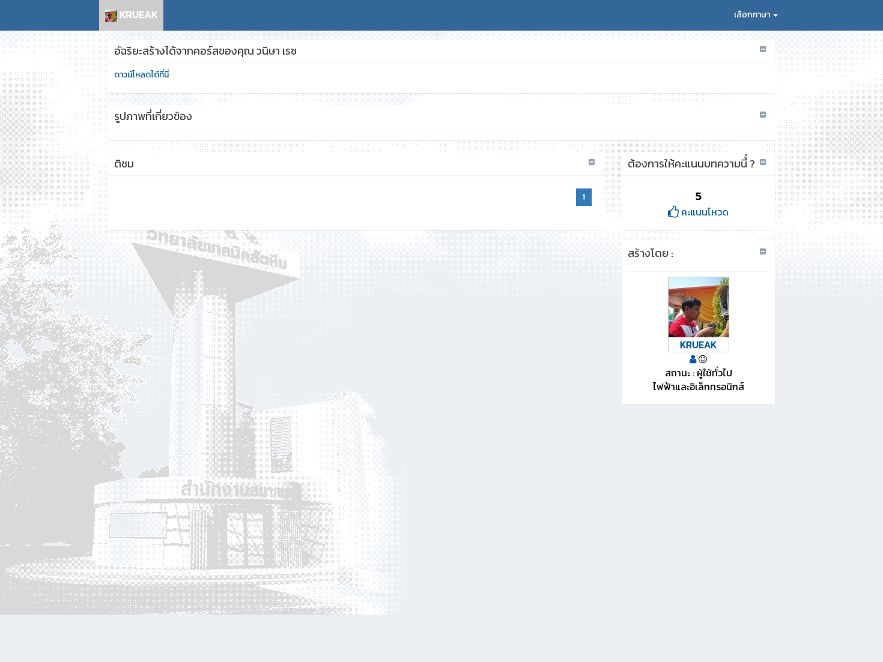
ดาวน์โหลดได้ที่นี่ (141, 74)
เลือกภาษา (753, 14)
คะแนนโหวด (704, 212)
